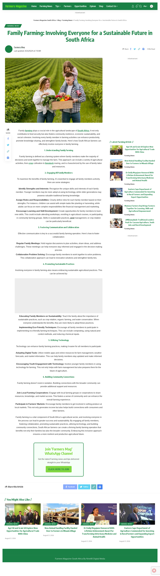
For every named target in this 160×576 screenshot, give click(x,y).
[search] (140, 6)
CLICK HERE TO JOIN (58, 469)
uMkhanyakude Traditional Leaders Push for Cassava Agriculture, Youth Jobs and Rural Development (139, 222)
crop (31, 163)
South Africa (83, 131)
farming (28, 131)
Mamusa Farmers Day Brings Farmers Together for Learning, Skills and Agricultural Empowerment (139, 208)
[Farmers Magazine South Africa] (16, 6)
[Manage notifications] (154, 571)
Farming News (13, 26)
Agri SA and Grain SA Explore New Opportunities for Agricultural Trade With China (139, 149)
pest (72, 218)
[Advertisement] (58, 295)
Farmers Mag (19, 47)
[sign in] (133, 6)
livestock (49, 163)
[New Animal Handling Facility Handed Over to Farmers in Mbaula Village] (116, 164)
